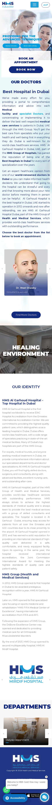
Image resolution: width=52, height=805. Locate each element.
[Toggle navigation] (34, 5)
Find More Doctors (26, 314)
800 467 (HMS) (30, 46)
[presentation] (3, 733)
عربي (45, 4)
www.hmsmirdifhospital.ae (26, 679)
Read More (11, 46)
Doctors (37, 113)
